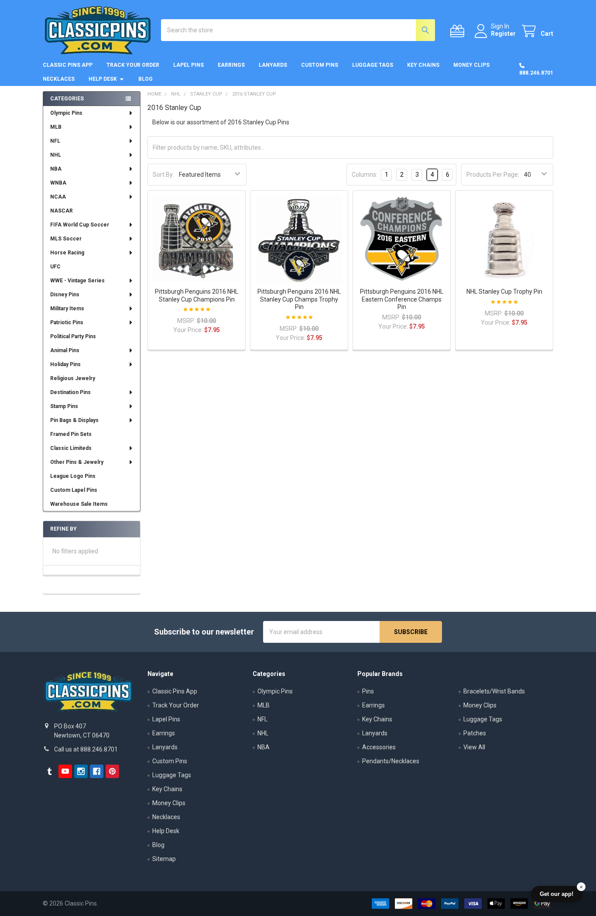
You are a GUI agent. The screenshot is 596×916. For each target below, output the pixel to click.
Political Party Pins (73, 336)
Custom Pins (319, 65)
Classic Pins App (67, 65)
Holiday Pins (65, 364)
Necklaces (59, 79)
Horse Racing (67, 253)
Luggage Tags (372, 65)
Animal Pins (64, 350)
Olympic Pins (66, 113)
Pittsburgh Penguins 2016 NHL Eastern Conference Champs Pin (401, 299)
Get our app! (556, 894)
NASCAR (61, 211)
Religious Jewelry (72, 378)
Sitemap (164, 858)
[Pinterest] (112, 771)
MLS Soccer (66, 239)
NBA (56, 169)
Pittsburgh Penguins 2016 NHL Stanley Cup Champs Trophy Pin (299, 299)
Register (503, 33)
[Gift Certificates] (459, 31)
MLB (56, 127)
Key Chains (423, 65)
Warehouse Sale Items (79, 504)
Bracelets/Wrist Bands (494, 691)
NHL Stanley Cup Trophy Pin (504, 291)
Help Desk (103, 79)
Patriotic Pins (66, 322)
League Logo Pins (73, 476)
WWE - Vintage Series (77, 281)
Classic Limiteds (71, 448)
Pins (368, 691)
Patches (474, 733)
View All (474, 747)
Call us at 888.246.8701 (86, 749)
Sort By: (163, 174)
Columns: (364, 174)
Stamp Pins (64, 406)
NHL (55, 155)
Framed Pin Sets (71, 434)
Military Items (67, 308)
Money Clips (471, 65)
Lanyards (273, 65)
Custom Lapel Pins (73, 490)
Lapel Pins (188, 65)
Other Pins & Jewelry (76, 462)
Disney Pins (64, 295)
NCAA (58, 197)
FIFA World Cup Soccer (79, 225)
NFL (55, 141)
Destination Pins (70, 392)
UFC (55, 267)
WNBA (58, 183)
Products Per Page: (492, 174)
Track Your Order (132, 65)
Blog (145, 79)
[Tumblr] (49, 771)
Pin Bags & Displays (74, 420)
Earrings (231, 65)
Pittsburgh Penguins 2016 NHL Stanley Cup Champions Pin (196, 295)
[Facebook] (96, 771)
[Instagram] (81, 771)
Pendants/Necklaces (390, 761)
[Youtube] (65, 771)
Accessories (379, 747)
